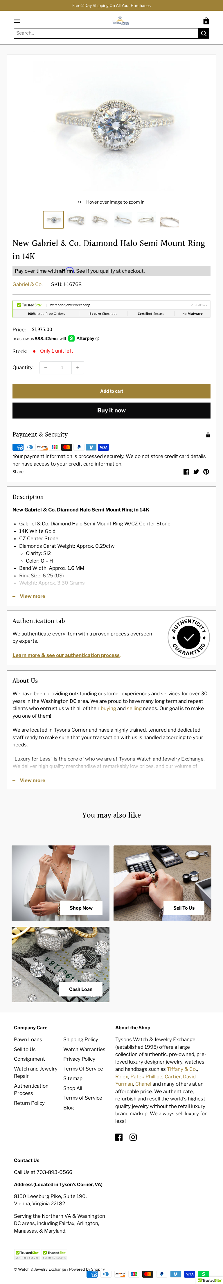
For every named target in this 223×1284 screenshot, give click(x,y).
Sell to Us (25, 1049)
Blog (68, 1108)
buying (108, 708)
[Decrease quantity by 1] (46, 368)
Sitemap (72, 1078)
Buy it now (111, 410)
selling (134, 708)
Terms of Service (82, 1098)
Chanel (143, 1084)
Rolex (121, 1077)
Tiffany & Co (181, 1069)
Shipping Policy (80, 1039)
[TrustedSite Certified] (27, 1254)
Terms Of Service (83, 1069)
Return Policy (29, 1103)
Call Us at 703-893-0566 (43, 1172)
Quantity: (23, 367)
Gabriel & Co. (27, 284)
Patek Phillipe (146, 1077)
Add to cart (111, 391)
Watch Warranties (84, 1049)
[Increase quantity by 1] (78, 368)
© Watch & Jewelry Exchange (40, 1269)
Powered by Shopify (87, 1269)
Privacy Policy (79, 1059)
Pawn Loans (28, 1039)
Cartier (173, 1077)
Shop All (72, 1088)
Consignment (29, 1059)
